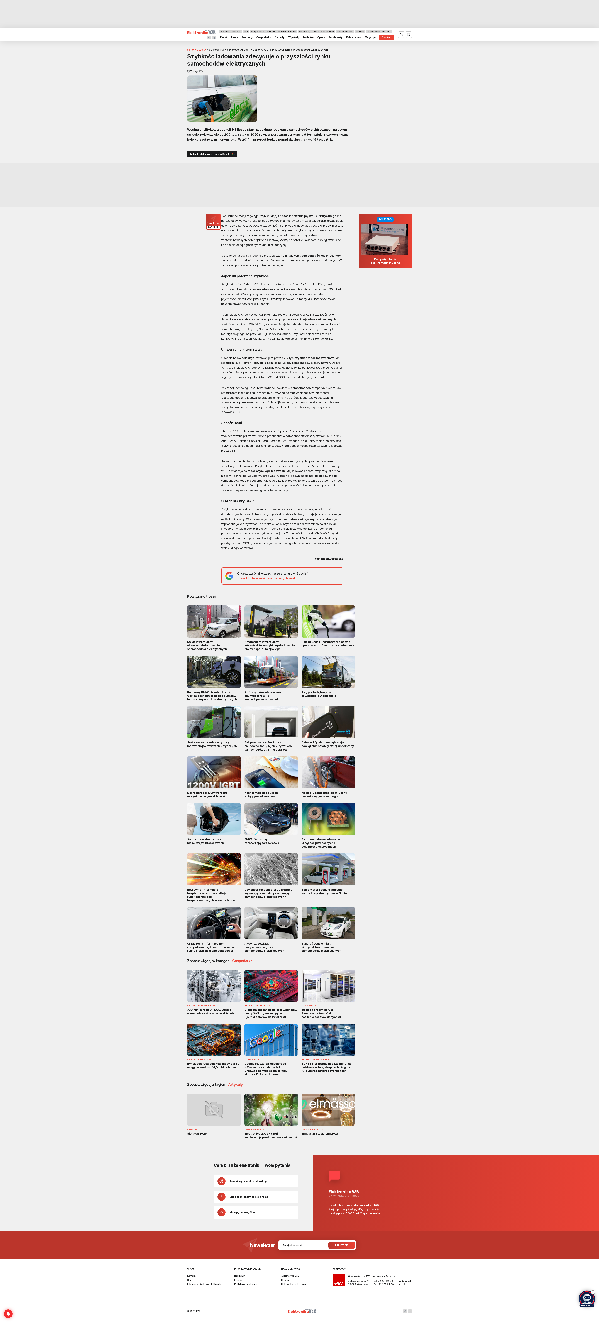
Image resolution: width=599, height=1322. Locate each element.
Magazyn (370, 37)
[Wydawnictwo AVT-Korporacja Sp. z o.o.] (339, 1281)
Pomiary (360, 31)
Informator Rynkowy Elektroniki (204, 1284)
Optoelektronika (345, 31)
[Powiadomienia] (8, 1313)
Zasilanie (271, 31)
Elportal (285, 1279)
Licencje (238, 1279)
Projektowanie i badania (378, 31)
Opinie (321, 37)
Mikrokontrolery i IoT (324, 31)
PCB (246, 31)
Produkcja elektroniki (231, 31)
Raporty (280, 37)
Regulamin (239, 1275)
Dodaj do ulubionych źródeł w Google (209, 154)
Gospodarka (263, 37)
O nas (190, 1279)
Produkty (247, 37)
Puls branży (336, 37)
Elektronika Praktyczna (293, 1284)
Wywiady (293, 37)
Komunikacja (305, 31)
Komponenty (257, 31)
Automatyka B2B (290, 1275)
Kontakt (191, 1275)
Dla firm (386, 37)
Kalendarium (353, 37)
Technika (308, 37)
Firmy (234, 37)
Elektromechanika (287, 31)
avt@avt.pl (404, 1280)
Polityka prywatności (245, 1284)
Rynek (223, 37)
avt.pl (401, 1284)
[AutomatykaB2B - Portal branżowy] (201, 32)
